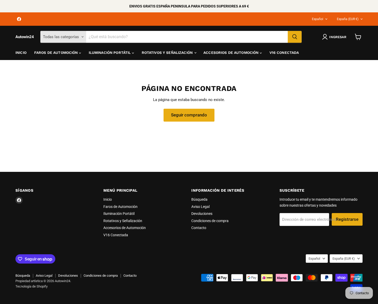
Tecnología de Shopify (31, 286)
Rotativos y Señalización (168, 52)
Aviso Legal (200, 207)
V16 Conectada (284, 52)
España (347, 19)
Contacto (198, 228)
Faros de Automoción (56, 52)
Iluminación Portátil (110, 52)
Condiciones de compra (210, 221)
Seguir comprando (189, 114)
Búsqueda (199, 199)
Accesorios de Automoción (231, 52)
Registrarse (347, 219)
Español (317, 19)
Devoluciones (201, 214)
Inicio (20, 52)
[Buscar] (295, 37)
